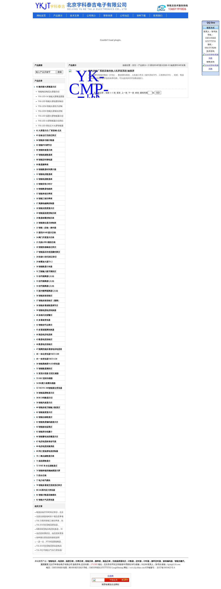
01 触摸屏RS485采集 (177, 65)
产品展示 (57, 15)
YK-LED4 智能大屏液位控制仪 (50, 111)
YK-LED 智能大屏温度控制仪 (50, 101)
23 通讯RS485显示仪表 (157, 65)
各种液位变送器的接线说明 (48, 537)
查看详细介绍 (97, 84)
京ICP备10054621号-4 (166, 567)
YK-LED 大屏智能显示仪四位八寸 (50, 121)
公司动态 (124, 15)
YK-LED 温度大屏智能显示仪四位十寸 (50, 116)
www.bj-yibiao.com (137, 567)
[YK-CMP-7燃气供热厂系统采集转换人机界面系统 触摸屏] (78, 78)
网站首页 (41, 15)
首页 (134, 65)
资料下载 (141, 15)
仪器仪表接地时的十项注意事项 (49, 516)
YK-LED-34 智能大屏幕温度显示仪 (51, 96)
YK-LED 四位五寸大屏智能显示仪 (50, 126)
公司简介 (91, 15)
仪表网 (110, 576)
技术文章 (74, 15)
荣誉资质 (107, 15)
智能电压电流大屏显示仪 (49, 92)
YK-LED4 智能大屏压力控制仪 (50, 106)
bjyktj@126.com (173, 564)
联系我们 (157, 15)
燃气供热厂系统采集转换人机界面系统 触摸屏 (111, 71)
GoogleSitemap (117, 567)
